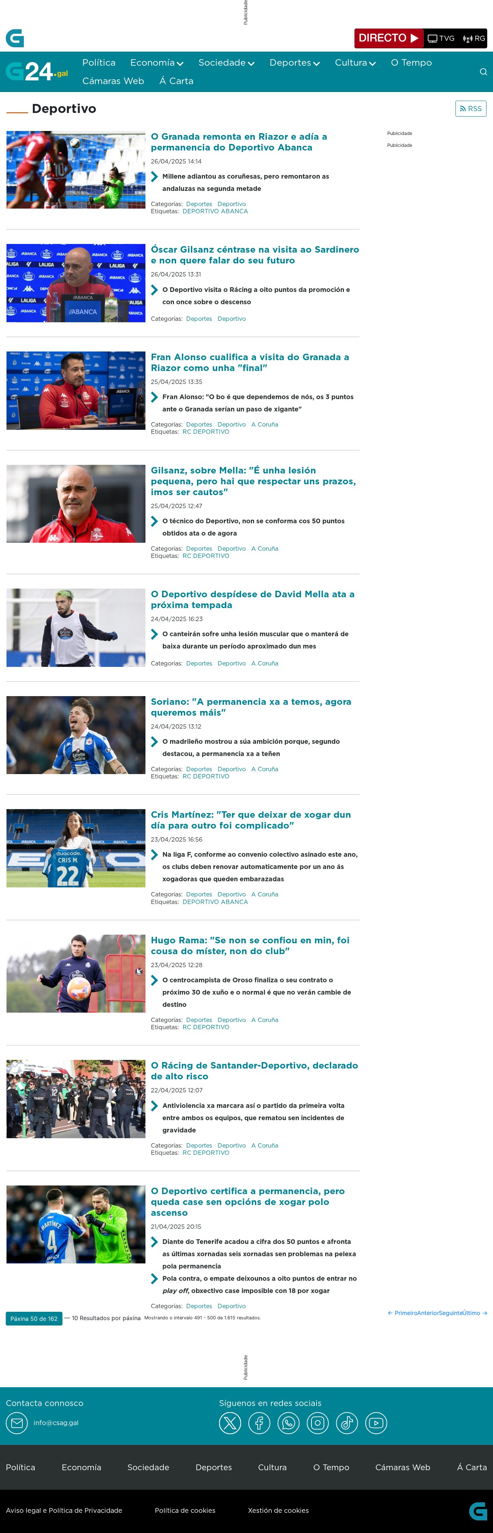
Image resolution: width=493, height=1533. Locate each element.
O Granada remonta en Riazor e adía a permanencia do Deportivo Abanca (239, 141)
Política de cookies (185, 1510)
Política (20, 1467)
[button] (34, 1318)
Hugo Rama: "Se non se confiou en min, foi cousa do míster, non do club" (250, 945)
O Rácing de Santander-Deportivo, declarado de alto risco (254, 1070)
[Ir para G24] (36, 71)
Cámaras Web (403, 1467)
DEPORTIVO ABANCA (215, 211)
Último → (475, 1312)
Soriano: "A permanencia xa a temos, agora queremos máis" (251, 707)
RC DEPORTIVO (206, 432)
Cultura (272, 1467)
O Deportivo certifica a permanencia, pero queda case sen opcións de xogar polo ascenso (248, 1201)
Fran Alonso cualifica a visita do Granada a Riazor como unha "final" (250, 362)
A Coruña (264, 424)
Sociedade (148, 1467)
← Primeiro (403, 1312)
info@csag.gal (56, 1423)
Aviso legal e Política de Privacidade (64, 1510)
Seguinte (451, 1312)
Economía (81, 1467)
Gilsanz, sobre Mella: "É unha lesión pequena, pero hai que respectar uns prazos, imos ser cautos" (253, 481)
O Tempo (331, 1467)
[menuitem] (98, 62)
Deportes (200, 204)
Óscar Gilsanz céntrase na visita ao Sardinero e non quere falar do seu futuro (255, 254)
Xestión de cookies (278, 1510)
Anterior (428, 1312)
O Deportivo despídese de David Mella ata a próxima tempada (253, 599)
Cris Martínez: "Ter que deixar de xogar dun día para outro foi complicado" (251, 819)
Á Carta (472, 1467)
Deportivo (232, 204)
